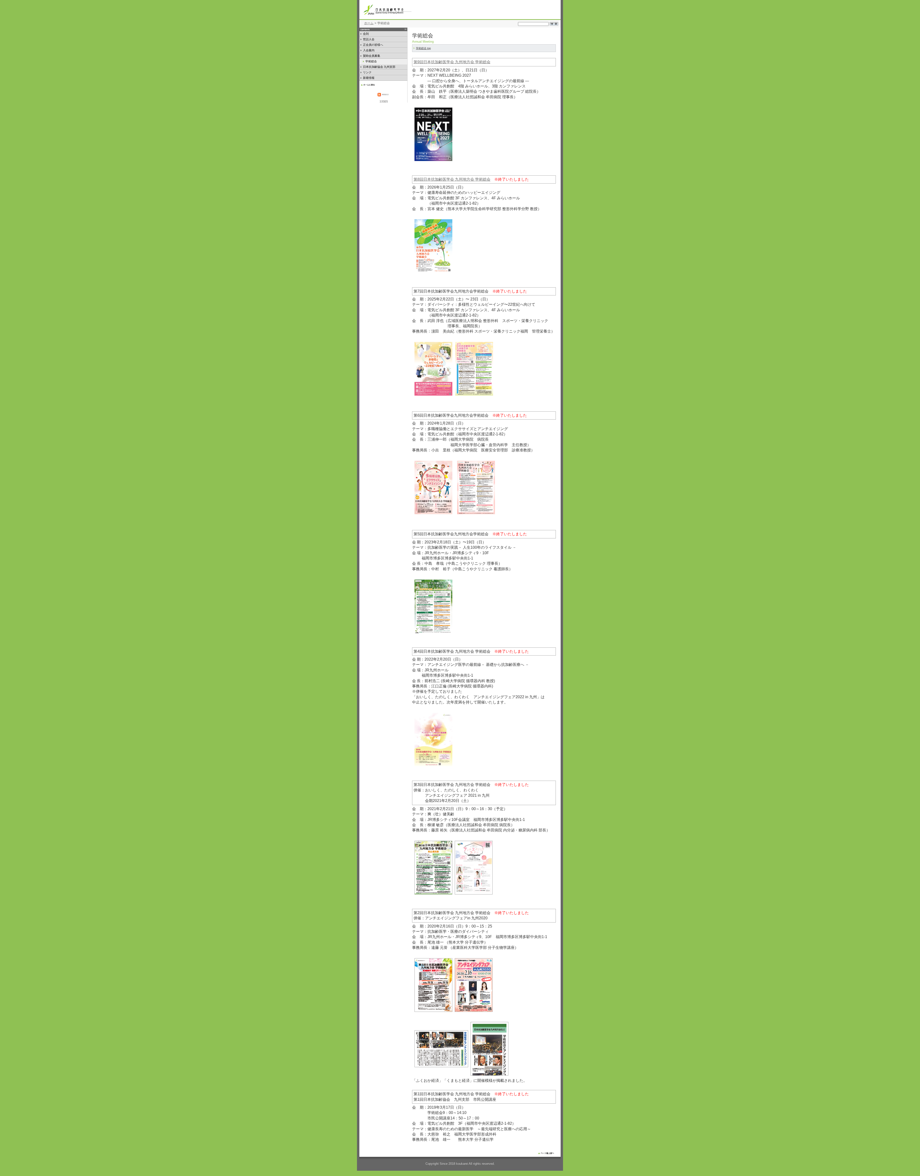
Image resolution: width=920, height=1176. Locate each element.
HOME (383, 84)
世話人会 (370, 40)
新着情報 (370, 78)
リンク (367, 73)
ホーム (369, 23)
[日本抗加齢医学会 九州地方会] (410, 9)
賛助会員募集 (376, 56)
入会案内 (370, 51)
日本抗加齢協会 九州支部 (379, 67)
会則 (367, 34)
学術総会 (375, 62)
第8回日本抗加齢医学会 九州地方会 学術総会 (452, 179)
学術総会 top (423, 48)
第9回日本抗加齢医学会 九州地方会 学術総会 (452, 62)
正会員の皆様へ (373, 45)
